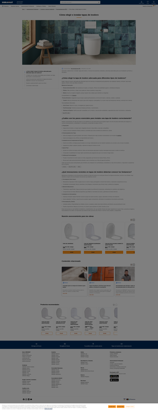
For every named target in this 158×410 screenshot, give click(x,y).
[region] (79, 406)
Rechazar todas (120, 406)
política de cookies (48, 408)
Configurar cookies (130, 406)
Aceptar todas (112, 406)
